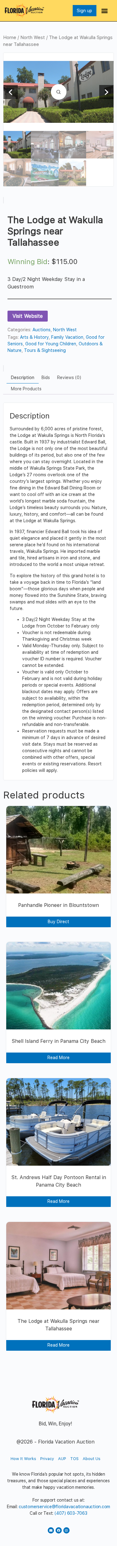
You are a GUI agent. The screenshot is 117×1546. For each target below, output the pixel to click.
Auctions (41, 329)
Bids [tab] (45, 377)
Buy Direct (58, 921)
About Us (91, 1458)
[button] (105, 11)
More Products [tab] (26, 388)
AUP (62, 1458)
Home (9, 37)
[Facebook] (59, 1530)
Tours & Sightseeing (45, 350)
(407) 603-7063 (71, 1513)
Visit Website (27, 316)
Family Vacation (67, 337)
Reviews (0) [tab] (69, 377)
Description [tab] (22, 377)
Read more (58, 1057)
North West (32, 37)
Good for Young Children (50, 343)
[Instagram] (66, 1530)
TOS (74, 1458)
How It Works (23, 1458)
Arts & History (34, 337)
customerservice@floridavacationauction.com (64, 1506)
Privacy (47, 1458)
